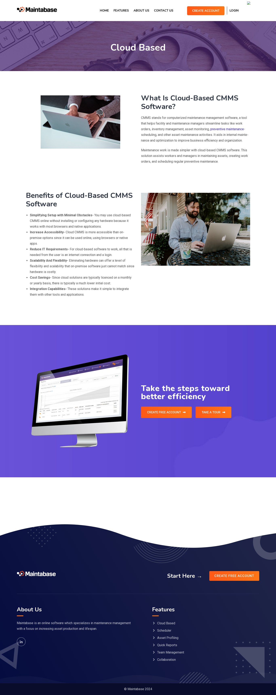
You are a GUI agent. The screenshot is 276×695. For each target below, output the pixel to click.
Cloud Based (166, 623)
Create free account (234, 576)
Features (121, 11)
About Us (141, 11)
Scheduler (164, 630)
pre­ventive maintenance (227, 129)
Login (234, 11)
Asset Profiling (167, 638)
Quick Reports (167, 645)
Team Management (170, 652)
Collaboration (166, 660)
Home (104, 11)
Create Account (205, 11)
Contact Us (163, 11)
